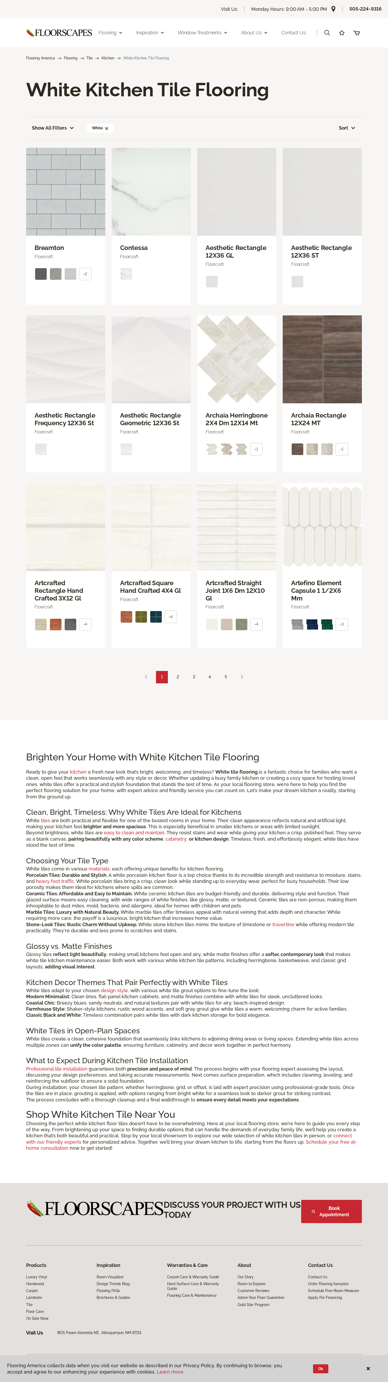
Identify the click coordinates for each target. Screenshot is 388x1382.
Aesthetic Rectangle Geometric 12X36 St (150, 419)
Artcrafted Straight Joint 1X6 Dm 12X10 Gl (235, 590)
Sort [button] (343, 128)
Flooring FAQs (108, 1291)
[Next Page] (242, 677)
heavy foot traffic (55, 881)
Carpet (32, 1291)
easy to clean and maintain (134, 832)
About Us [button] (251, 32)
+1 (256, 449)
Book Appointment (334, 1211)
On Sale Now (37, 1318)
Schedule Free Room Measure (333, 1291)
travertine (283, 924)
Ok (320, 1369)
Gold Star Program (253, 1305)
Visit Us (229, 9)
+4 (85, 624)
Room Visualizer (110, 1277)
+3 (342, 624)
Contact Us (293, 32)
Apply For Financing (325, 1297)
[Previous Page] (146, 677)
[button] (327, 32)
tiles (45, 820)
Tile (90, 58)
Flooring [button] (107, 32)
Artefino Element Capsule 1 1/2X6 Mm (316, 590)
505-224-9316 (365, 9)
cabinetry (176, 839)
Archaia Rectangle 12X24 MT (318, 419)
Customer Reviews (253, 1291)
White (97, 128)
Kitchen (108, 58)
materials (99, 869)
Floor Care (35, 1311)
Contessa (134, 248)
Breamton (49, 248)
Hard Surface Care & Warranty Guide (193, 1286)
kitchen (78, 772)
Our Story (246, 1277)
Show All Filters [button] (49, 128)
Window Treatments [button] (199, 32)
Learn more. (170, 1372)
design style (114, 990)
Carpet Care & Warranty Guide (193, 1277)
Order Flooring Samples (328, 1284)
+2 (85, 274)
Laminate (34, 1297)
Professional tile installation (56, 1069)
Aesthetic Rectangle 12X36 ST (321, 251)
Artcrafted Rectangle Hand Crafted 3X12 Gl (59, 590)
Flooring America (40, 58)
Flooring (71, 58)
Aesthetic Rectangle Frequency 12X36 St (65, 419)
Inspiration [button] (147, 32)
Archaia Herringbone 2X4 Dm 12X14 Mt (236, 419)
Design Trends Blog (113, 1284)
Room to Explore (252, 1284)
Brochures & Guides (113, 1297)
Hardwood (35, 1284)
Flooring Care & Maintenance (191, 1295)
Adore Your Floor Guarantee (261, 1297)
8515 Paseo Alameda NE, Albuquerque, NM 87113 (99, 1333)
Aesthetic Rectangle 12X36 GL (236, 251)
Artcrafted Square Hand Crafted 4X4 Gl (150, 586)
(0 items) (356, 33)
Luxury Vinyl (36, 1277)
